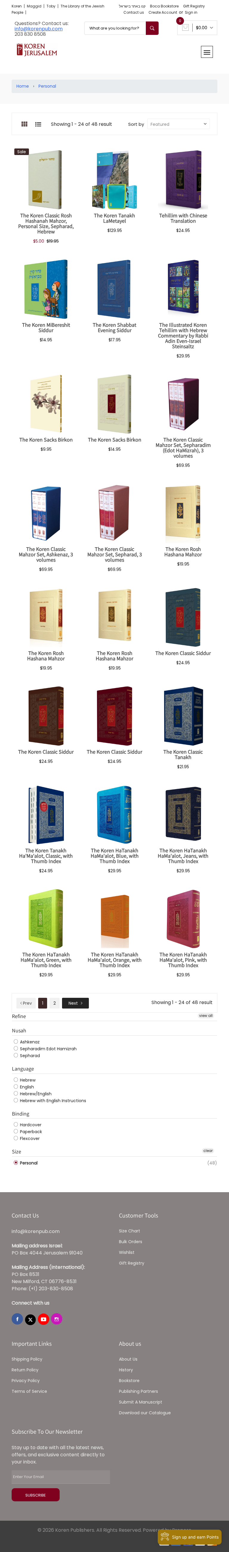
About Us (128, 1359)
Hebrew (27, 1080)
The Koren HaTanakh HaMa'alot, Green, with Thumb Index (46, 960)
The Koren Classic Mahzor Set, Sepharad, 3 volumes (114, 554)
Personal (47, 86)
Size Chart (129, 1231)
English (26, 1087)
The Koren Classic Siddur (183, 653)
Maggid (34, 6)
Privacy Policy (26, 1381)
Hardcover (30, 1125)
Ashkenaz (29, 1042)
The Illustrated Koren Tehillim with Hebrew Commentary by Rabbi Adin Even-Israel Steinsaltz (183, 335)
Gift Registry (194, 6)
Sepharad (29, 1056)
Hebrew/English (35, 1094)
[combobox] (121, 28)
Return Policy (25, 1370)
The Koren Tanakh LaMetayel (114, 218)
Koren (17, 6)
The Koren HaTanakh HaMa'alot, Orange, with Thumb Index (115, 960)
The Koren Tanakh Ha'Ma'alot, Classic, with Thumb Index (46, 856)
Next (73, 1003)
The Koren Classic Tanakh (183, 754)
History (126, 1370)
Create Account (162, 12)
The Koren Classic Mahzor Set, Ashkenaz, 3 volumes (46, 554)
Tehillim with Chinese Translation (183, 218)
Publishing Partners (138, 1391)
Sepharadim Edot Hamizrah (48, 1049)
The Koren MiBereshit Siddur (46, 327)
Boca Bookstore (164, 6)
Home (22, 86)
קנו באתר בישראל (132, 6)
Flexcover (29, 1138)
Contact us (133, 12)
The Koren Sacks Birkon (46, 439)
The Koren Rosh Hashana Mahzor (183, 552)
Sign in (191, 12)
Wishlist (126, 1252)
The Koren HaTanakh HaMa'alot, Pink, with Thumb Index (183, 960)
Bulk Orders (130, 1242)
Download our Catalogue (145, 1413)
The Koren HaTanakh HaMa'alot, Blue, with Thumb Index (115, 856)
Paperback (30, 1132)
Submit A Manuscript (140, 1402)
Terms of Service (29, 1391)
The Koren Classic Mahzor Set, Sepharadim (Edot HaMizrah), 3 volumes (183, 447)
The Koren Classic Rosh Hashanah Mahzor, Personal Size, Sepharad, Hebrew (46, 223)
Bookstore (129, 1381)
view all (206, 1015)
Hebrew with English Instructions (52, 1101)
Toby (51, 6)
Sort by (136, 124)
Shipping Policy (27, 1359)
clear (208, 1150)
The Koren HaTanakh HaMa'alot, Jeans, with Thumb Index (183, 856)
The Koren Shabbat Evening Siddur (114, 327)
